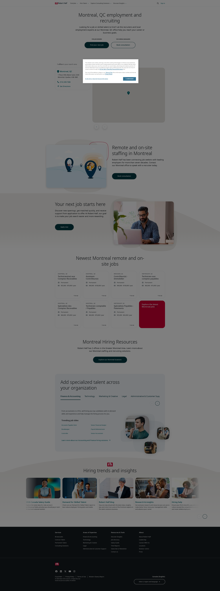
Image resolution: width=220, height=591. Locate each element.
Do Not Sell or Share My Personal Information (111, 69)
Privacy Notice (108, 74)
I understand (129, 78)
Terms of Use (109, 72)
